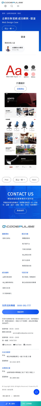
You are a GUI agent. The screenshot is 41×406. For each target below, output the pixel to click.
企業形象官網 (11, 13)
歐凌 (19, 13)
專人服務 (11, 404)
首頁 (3, 13)
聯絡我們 (20, 312)
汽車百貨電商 (26, 249)
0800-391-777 (24, 305)
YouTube (18, 345)
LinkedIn (28, 345)
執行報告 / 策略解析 (29, 277)
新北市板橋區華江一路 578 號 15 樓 (19, 356)
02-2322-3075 (15, 362)
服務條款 (17, 396)
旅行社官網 (26, 260)
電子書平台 (26, 244)
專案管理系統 (26, 266)
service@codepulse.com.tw (23, 333)
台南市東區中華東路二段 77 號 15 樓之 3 (20, 372)
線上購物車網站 (8, 282)
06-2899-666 (14, 378)
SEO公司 (10, 390)
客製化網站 (6, 238)
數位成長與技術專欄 (29, 282)
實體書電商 (26, 238)
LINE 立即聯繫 (27, 404)
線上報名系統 (26, 255)
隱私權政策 (6, 396)
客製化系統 (6, 288)
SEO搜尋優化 (7, 293)
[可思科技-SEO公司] (12, 2)
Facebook (7, 345)
